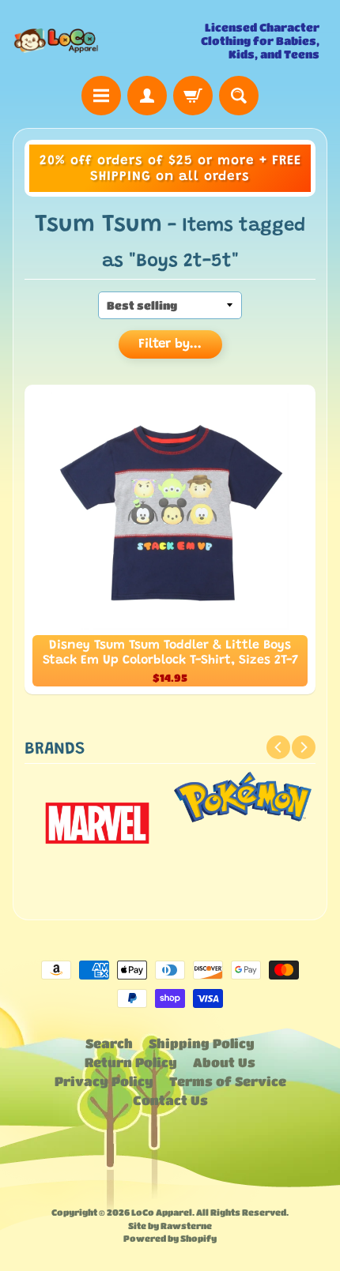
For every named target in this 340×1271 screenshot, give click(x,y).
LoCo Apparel (161, 1212)
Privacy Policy (104, 1081)
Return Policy (131, 1062)
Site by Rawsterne (170, 1225)
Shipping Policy (202, 1043)
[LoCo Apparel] (91, 40)
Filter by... (170, 345)
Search (109, 1043)
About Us (224, 1062)
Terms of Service (227, 1081)
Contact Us (170, 1099)
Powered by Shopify (170, 1238)
